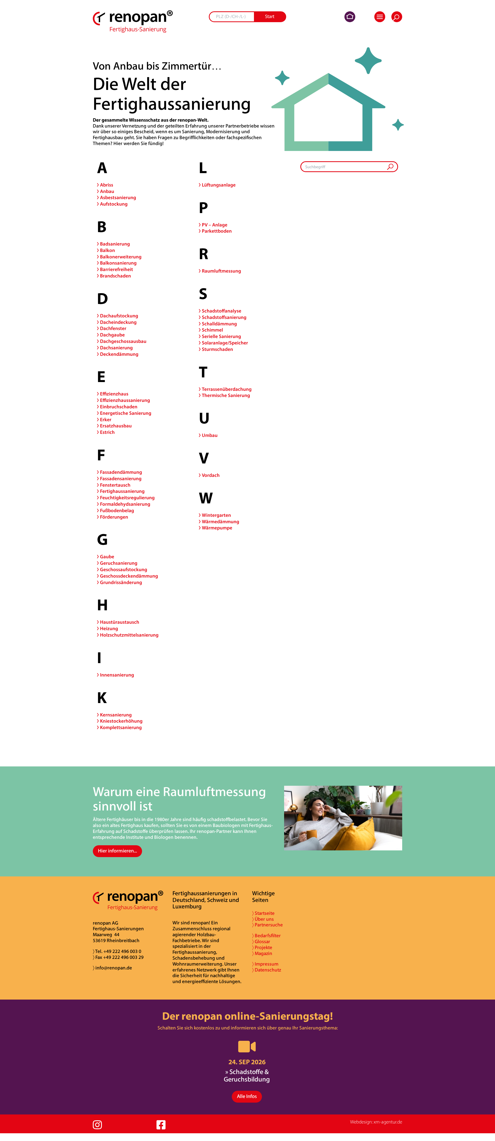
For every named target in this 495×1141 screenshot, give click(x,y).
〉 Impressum (265, 964)
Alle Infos (247, 1096)
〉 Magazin (262, 953)
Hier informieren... (117, 851)
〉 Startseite (263, 913)
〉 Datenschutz (266, 970)
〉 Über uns (263, 919)
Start (269, 16)
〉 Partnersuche (267, 925)
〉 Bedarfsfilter (266, 936)
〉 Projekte (262, 947)
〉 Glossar (261, 942)
